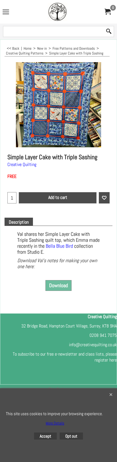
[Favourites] (104, 197)
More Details (55, 423)
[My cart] (107, 11)
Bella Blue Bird (60, 246)
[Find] (108, 31)
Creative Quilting (21, 164)
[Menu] (6, 12)
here (113, 360)
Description (19, 222)
